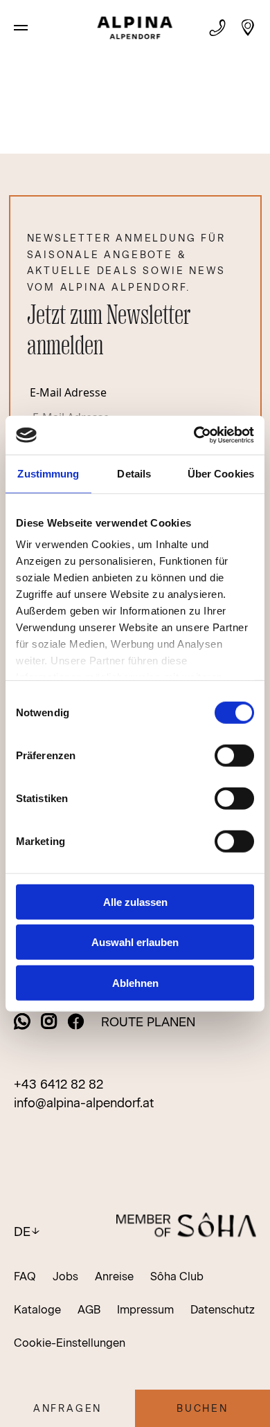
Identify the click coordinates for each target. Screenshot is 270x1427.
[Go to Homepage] (135, 30)
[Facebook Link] (76, 1022)
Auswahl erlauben (135, 942)
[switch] (234, 755)
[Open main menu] (21, 28)
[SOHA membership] (186, 1227)
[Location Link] (248, 27)
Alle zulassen (135, 901)
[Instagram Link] (49, 1022)
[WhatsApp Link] (22, 1022)
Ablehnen (135, 982)
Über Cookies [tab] (221, 473)
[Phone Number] (217, 27)
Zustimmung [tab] (48, 473)
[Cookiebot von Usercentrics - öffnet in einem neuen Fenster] (194, 435)
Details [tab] (134, 473)
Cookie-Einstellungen (69, 1342)
